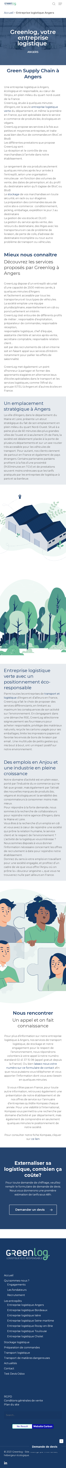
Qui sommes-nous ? (16, 1280)
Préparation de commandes (22, 1347)
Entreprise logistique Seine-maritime (30, 1320)
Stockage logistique (16, 1342)
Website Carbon (42, 1426)
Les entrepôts (13, 1300)
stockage (13, 194)
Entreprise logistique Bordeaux (27, 1310)
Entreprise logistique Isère (24, 1315)
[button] (60, 3)
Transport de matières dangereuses (27, 1358)
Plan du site (11, 1404)
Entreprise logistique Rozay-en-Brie (30, 1325)
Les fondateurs (16, 1289)
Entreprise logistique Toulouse (27, 1331)
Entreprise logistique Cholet (25, 1336)
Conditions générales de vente (23, 1400)
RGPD (8, 1396)
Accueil (8, 12)
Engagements (16, 1284)
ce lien (35, 1138)
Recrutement (16, 1295)
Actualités (10, 1363)
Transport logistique (17, 1352)
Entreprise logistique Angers (25, 1304)
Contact (9, 1368)
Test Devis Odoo (14, 1373)
